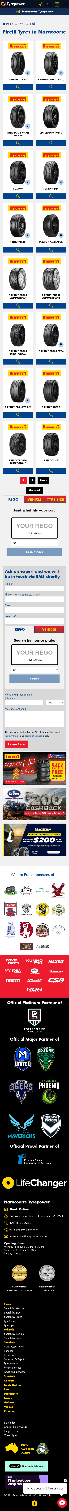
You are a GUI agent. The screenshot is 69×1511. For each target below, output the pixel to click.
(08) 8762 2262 (20, 1223)
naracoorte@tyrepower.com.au (29, 1236)
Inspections (10, 1355)
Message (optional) (15, 709)
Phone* (23, 594)
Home (9, 23)
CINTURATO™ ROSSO (51, 132)
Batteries (8, 1351)
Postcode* (10, 616)
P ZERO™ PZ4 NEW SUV (18, 407)
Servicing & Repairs (15, 1359)
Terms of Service (33, 735)
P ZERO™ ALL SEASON (51, 242)
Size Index (9, 1422)
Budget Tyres (11, 1431)
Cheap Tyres (10, 1435)
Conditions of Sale (42, 1495)
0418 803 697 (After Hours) (24, 1229)
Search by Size (12, 1312)
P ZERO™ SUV (51, 460)
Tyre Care (9, 1321)
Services (9, 1342)
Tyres (7, 1304)
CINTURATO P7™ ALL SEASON (18, 134)
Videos (8, 1407)
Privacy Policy (12, 735)
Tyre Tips (9, 1325)
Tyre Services (11, 1363)
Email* (9, 605)
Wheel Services (12, 1367)
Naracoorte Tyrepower (37, 11)
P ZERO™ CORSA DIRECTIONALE (18, 352)
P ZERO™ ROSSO (51, 407)
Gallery (9, 1402)
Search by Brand (13, 1317)
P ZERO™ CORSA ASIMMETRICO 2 (51, 296)
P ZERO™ (18, 188)
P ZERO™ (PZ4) (51, 188)
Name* (9, 583)
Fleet (7, 1389)
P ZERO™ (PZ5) (18, 242)
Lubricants (11, 1393)
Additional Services (14, 1372)
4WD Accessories (14, 1346)
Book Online (12, 1385)
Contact (9, 1380)
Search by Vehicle (14, 1308)
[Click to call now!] (41, 4)
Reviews (9, 1411)
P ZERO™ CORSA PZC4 (51, 351)
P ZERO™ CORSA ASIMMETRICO (18, 296)
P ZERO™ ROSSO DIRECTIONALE (18, 462)
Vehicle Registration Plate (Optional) (18, 696)
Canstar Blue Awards (15, 1427)
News (8, 1398)
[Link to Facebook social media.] (35, 1503)
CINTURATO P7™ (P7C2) (51, 79)
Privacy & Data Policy (23, 1495)
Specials (9, 1376)
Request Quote (16, 744)
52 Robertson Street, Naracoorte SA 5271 (36, 1216)
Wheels (9, 1329)
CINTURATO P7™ (18, 79)
